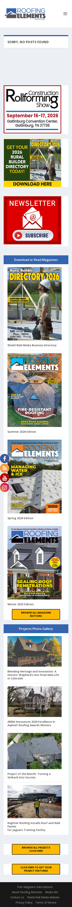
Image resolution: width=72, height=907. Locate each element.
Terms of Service (45, 902)
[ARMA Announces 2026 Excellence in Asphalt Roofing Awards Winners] (34, 702)
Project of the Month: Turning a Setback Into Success (29, 775)
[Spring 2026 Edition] (34, 477)
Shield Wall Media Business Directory (32, 345)
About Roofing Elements (27, 892)
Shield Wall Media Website (43, 897)
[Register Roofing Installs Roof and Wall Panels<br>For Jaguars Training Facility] (34, 802)
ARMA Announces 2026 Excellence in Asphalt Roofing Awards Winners (31, 723)
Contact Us (17, 897)
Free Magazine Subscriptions (35, 887)
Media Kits (51, 892)
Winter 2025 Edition (20, 604)
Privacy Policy (24, 902)
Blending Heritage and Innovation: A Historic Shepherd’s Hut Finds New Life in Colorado (33, 675)
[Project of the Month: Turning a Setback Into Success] (34, 751)
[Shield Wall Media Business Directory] (34, 304)
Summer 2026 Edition (21, 431)
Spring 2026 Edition (20, 518)
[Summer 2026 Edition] (34, 390)
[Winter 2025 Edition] (34, 563)
